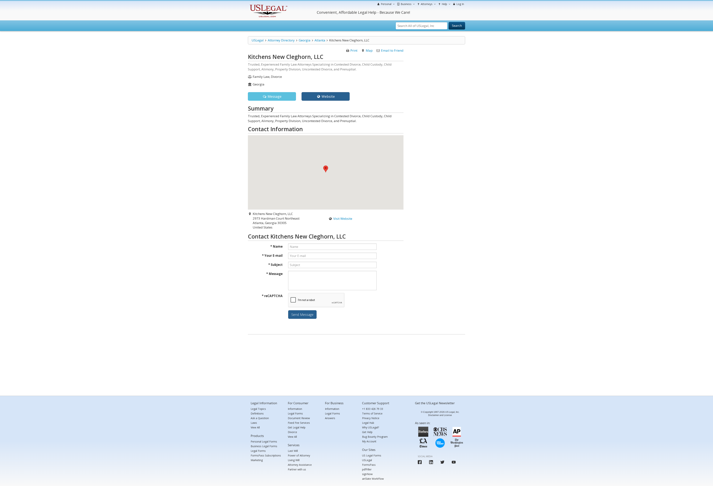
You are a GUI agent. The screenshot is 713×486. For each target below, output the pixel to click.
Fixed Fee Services (299, 423)
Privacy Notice (370, 418)
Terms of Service (372, 413)
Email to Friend (392, 50)
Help (444, 4)
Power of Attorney (299, 455)
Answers (330, 418)
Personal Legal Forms (264, 441)
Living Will (293, 460)
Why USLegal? (370, 427)
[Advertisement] (356, 364)
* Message (274, 274)
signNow (367, 474)
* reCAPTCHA (272, 296)
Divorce (292, 432)
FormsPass (369, 464)
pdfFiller (367, 469)
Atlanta (320, 40)
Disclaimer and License (440, 415)
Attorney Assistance (300, 464)
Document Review (299, 418)
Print (353, 50)
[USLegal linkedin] (431, 462)
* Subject (275, 265)
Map (369, 50)
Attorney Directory (281, 40)
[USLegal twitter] (442, 462)
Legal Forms (258, 451)
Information (295, 409)
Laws (254, 423)
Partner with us (297, 469)
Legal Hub (368, 423)
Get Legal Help (296, 427)
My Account (369, 441)
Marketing (257, 460)
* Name (276, 246)
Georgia (304, 40)
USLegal (258, 40)
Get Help (367, 432)
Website (328, 96)
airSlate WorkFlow (373, 478)
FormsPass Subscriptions (266, 455)
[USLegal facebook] (420, 462)
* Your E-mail (272, 255)
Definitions (257, 413)
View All (255, 427)
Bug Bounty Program (375, 436)
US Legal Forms (371, 455)
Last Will (293, 451)
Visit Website (342, 218)
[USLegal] (268, 5)
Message (274, 96)
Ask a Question (260, 418)
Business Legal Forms (264, 446)
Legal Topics (258, 409)
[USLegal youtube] (454, 462)
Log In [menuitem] (460, 4)
